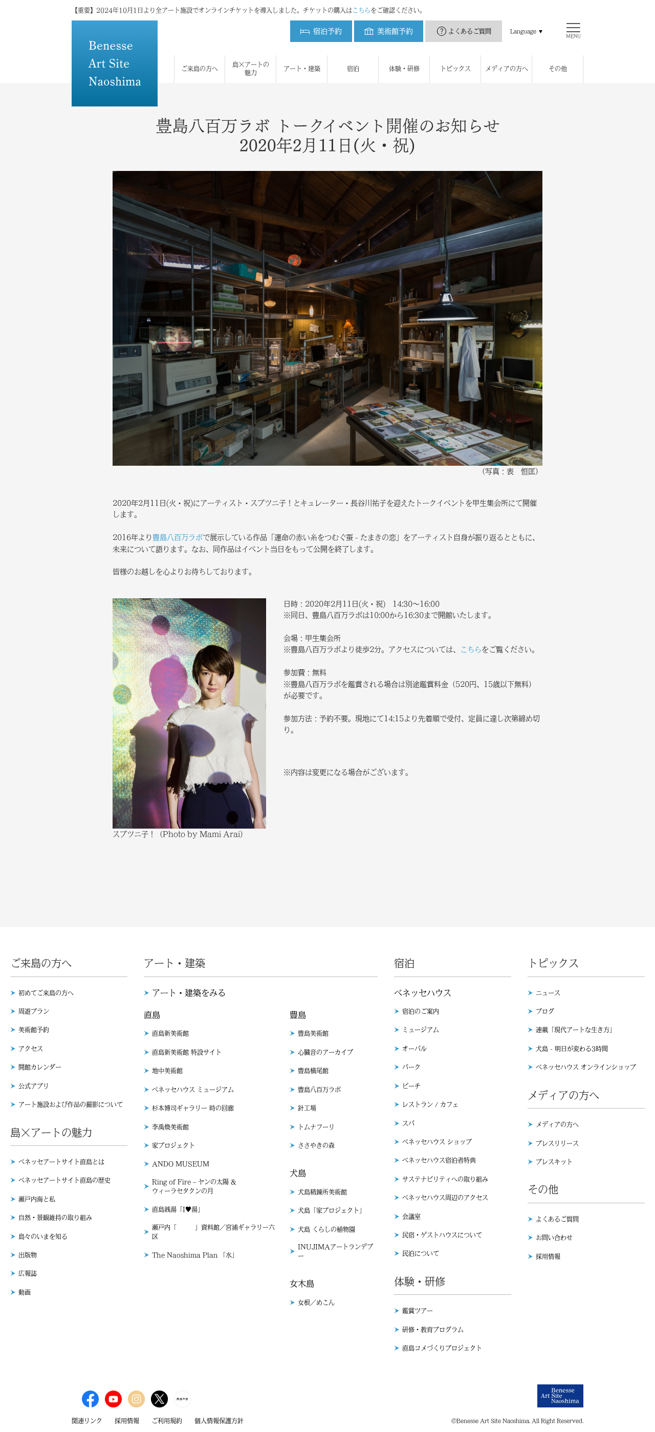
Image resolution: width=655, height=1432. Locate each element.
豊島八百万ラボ (177, 537)
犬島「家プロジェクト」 (331, 1210)
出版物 (27, 1255)
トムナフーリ (316, 1127)
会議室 (411, 1216)
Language (523, 31)
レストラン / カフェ (430, 1104)
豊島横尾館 (313, 1071)
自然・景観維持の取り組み (55, 1217)
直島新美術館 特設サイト (187, 1052)
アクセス (30, 1049)
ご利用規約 (166, 1421)
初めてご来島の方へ (46, 993)
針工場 (307, 1108)
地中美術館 (167, 1071)
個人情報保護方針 (219, 1421)
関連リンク (87, 1421)
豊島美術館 (313, 1033)
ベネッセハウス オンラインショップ (586, 1067)
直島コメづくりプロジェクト (442, 1348)
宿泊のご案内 (420, 1011)
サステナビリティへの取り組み (445, 1179)
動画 (24, 1292)
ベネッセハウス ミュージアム (193, 1090)
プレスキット (554, 1162)
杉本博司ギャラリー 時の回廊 (193, 1108)
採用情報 (548, 1256)
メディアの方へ (557, 1124)
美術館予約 (33, 1030)
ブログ (545, 1011)
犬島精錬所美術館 (322, 1192)
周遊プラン (33, 1011)
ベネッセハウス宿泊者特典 (439, 1160)
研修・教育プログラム (433, 1330)
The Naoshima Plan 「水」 (195, 1255)
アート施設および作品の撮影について (70, 1104)
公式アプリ (33, 1086)
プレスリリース (557, 1143)
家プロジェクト (173, 1145)
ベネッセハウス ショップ (437, 1142)
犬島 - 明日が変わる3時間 (572, 1049)
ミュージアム (420, 1030)
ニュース (548, 993)
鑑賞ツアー (417, 1311)
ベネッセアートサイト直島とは (61, 1162)
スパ (408, 1123)
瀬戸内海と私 (36, 1199)
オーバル (414, 1049)
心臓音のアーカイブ (325, 1052)
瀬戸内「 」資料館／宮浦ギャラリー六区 (213, 1232)
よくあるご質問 (469, 31)
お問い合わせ (554, 1237)
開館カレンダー (39, 1067)
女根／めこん (316, 1302)
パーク (411, 1067)
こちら (361, 10)
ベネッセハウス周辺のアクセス (445, 1198)
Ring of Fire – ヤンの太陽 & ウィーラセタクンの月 (194, 1186)
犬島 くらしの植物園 (326, 1229)
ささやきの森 (316, 1145)
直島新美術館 (170, 1033)
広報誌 (27, 1273)
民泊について (420, 1253)
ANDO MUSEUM (180, 1164)
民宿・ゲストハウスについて (442, 1235)
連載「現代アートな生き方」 (576, 1030)
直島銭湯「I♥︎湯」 (178, 1209)
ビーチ (411, 1086)
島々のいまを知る (43, 1236)
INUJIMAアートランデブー (335, 1251)
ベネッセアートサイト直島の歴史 (64, 1180)
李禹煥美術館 (170, 1127)
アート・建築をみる (189, 993)
